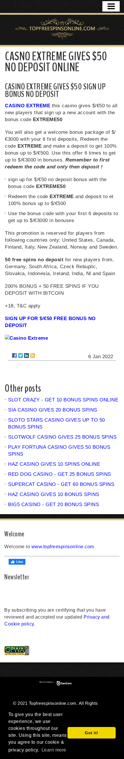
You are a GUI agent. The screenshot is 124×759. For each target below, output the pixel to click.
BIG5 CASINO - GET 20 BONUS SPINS (53, 504)
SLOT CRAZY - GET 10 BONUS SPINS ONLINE (63, 400)
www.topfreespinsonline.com (62, 546)
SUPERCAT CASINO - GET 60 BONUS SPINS (61, 484)
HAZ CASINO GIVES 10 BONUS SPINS (53, 494)
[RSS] (32, 355)
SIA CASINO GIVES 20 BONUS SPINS (52, 410)
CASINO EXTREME (27, 105)
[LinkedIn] (26, 355)
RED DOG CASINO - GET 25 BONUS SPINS (59, 474)
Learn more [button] (54, 749)
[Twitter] (20, 355)
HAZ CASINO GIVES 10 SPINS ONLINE (54, 464)
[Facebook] (14, 355)
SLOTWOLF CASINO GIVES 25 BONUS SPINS (62, 437)
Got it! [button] (91, 732)
